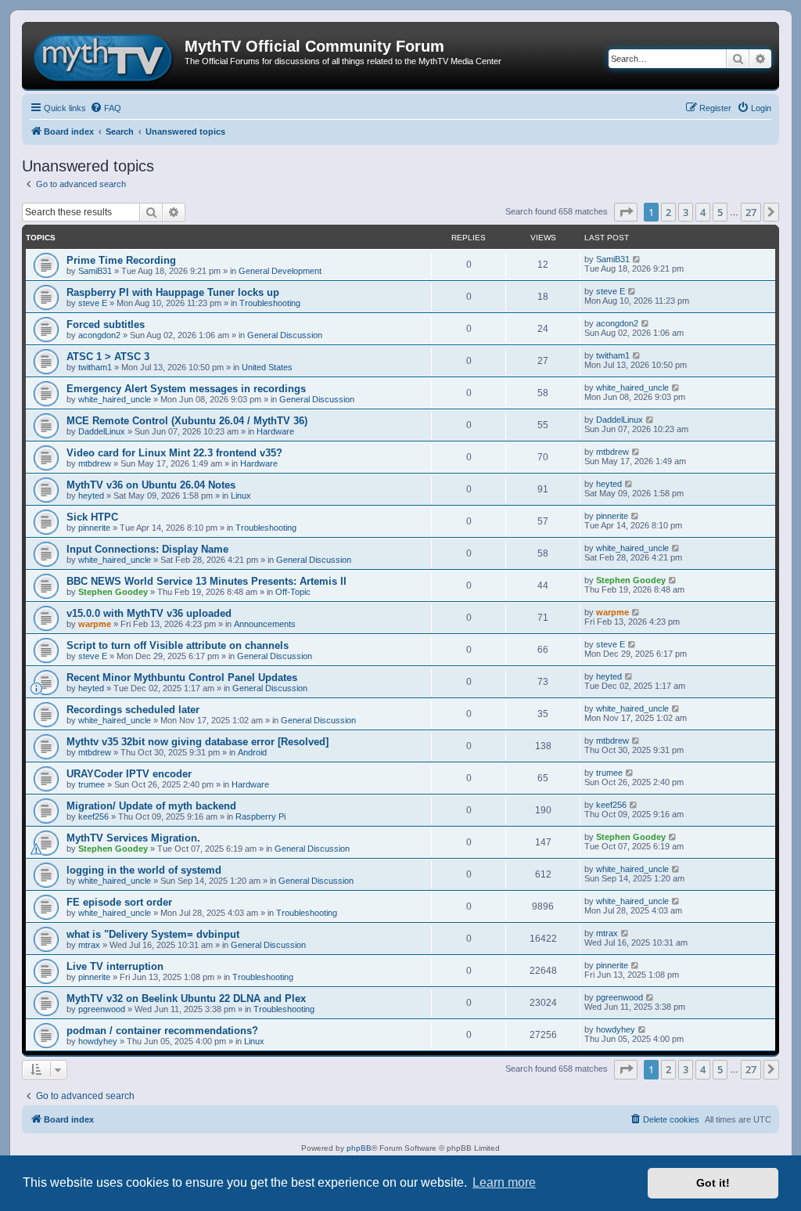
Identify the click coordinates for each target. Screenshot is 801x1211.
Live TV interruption (114, 966)
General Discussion (284, 335)
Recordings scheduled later (132, 709)
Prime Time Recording (121, 260)
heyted (91, 495)
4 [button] (703, 212)
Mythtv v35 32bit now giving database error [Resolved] (197, 742)
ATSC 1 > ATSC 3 (107, 356)
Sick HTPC (92, 517)
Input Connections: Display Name (147, 549)
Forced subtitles (105, 324)
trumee (91, 784)
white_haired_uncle (114, 399)
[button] (626, 212)
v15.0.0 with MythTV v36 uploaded (149, 613)
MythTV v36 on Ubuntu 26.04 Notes (150, 485)
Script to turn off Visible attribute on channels (177, 645)
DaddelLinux (101, 431)
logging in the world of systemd (143, 870)
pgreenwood (101, 1009)
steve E (92, 303)
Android (252, 752)
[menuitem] (105, 108)
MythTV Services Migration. (133, 838)
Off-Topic (293, 591)
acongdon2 (99, 335)
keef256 (93, 816)
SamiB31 (95, 271)
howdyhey (97, 1041)
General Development (280, 271)
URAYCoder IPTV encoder (129, 774)
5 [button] (720, 212)
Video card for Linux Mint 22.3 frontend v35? (174, 453)
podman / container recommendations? (162, 1030)
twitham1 (95, 367)
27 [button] (750, 212)
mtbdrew (94, 463)
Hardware (275, 431)
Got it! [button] (713, 1183)
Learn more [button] (504, 1182)
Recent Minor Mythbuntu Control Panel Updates (181, 677)
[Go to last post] (637, 259)
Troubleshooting (269, 303)
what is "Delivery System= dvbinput (152, 934)
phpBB (359, 1148)
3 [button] (685, 212)
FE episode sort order (119, 902)
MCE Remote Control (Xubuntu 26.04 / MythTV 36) (186, 421)
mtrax (89, 945)
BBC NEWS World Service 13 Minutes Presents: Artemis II (206, 581)
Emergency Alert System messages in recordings (186, 389)
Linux (241, 495)
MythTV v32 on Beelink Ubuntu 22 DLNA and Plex (186, 998)
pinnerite (94, 527)
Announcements (265, 624)
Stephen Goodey (113, 591)
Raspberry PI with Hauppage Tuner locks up (172, 292)
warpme (94, 624)
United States (267, 367)
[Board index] (105, 55)
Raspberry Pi (260, 816)
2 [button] (668, 212)
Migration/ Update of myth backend (151, 806)
